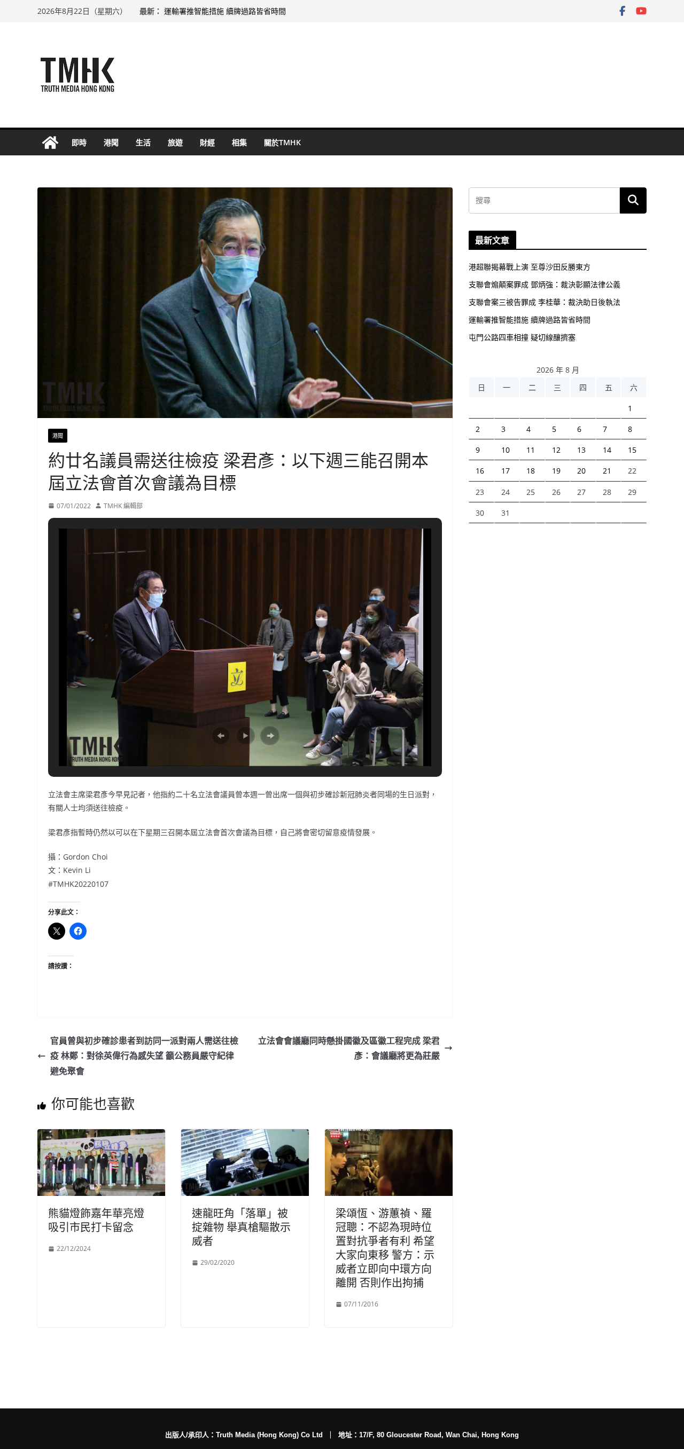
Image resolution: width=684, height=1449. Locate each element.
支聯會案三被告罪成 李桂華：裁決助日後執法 (544, 302)
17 (505, 471)
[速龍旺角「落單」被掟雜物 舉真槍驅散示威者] (245, 1137)
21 (607, 471)
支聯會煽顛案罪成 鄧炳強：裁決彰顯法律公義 (544, 284)
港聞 (111, 142)
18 (530, 471)
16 (480, 471)
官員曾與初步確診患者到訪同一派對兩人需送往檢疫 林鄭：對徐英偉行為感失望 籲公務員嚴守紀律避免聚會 (144, 1056)
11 (530, 450)
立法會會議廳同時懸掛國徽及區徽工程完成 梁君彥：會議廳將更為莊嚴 (349, 1048)
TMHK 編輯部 (123, 505)
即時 (79, 142)
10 (505, 450)
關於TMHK (282, 142)
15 (632, 450)
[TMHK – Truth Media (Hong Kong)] (50, 142)
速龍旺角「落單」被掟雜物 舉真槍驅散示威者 (241, 1227)
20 (581, 471)
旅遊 (175, 142)
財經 (207, 142)
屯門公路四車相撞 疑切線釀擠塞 (522, 337)
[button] (220, 735)
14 (607, 450)
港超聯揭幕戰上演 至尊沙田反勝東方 (529, 267)
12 (556, 450)
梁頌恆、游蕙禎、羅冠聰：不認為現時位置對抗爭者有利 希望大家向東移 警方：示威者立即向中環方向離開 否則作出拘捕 (385, 1248)
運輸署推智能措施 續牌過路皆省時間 (225, 11)
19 (556, 471)
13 (581, 450)
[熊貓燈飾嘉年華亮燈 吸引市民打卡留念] (101, 1137)
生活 (143, 142)
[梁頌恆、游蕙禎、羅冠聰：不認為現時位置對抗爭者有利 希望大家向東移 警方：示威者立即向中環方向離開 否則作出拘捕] (389, 1137)
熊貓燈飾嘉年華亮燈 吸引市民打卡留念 (96, 1220)
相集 (239, 142)
